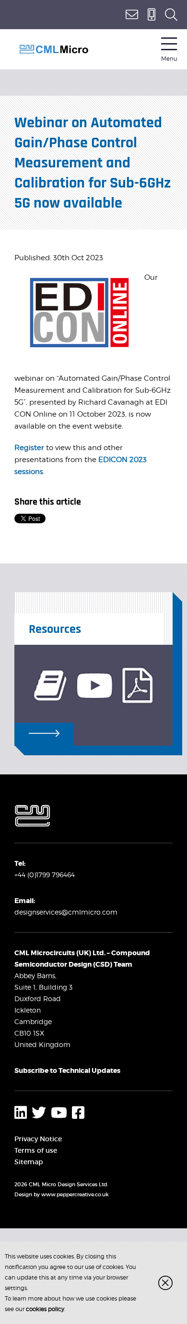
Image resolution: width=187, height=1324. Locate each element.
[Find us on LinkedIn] (20, 1112)
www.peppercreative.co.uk (75, 1194)
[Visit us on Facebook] (78, 1112)
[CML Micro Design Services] (54, 49)
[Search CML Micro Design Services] (171, 14)
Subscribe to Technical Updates (67, 1070)
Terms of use (35, 1150)
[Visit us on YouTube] (59, 1112)
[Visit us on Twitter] (39, 1112)
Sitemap (28, 1162)
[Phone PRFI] (151, 14)
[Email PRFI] (132, 14)
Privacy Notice (38, 1139)
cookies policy (45, 1309)
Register (29, 447)
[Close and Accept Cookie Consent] (165, 1283)
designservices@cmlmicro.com (65, 912)
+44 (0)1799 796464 (44, 875)
